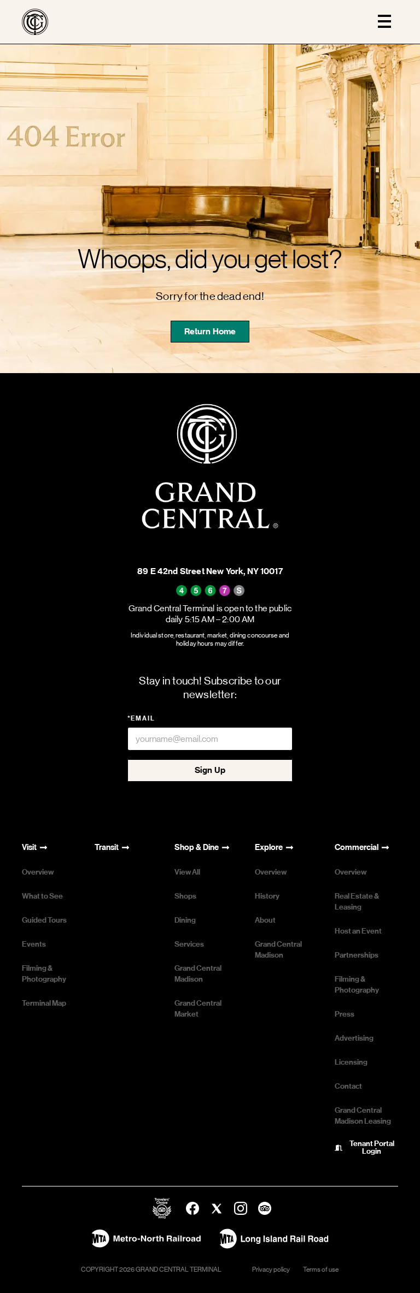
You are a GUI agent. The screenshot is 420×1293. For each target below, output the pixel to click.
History (267, 896)
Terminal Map (44, 1003)
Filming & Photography (44, 974)
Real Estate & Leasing (357, 901)
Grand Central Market (197, 1009)
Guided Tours (44, 920)
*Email (141, 718)
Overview (38, 872)
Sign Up (210, 770)
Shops (185, 896)
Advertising (354, 1038)
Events (34, 944)
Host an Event (358, 931)
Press (344, 1014)
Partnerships (356, 955)
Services (189, 944)
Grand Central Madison (197, 974)
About (265, 920)
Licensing (351, 1062)
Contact (348, 1086)
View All (187, 872)
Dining (185, 920)
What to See (42, 896)
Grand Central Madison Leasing (363, 1116)
